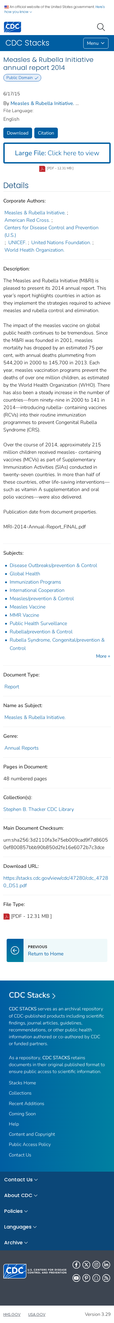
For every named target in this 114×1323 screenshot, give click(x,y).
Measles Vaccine (27, 606)
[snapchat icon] (96, 1278)
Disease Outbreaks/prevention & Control (53, 565)
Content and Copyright (32, 1134)
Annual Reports (21, 748)
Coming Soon (22, 1114)
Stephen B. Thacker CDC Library (38, 809)
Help (14, 1124)
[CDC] (12, 26)
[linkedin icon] (106, 1264)
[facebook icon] (76, 1264)
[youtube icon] (76, 1278)
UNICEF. (17, 242)
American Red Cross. (27, 220)
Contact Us (20, 1155)
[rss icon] (106, 1278)
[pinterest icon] (86, 1278)
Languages (18, 1226)
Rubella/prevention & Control (41, 631)
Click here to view (57, 153)
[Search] (102, 26)
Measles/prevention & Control (42, 598)
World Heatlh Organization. (34, 250)
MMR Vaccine (24, 615)
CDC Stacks (29, 995)
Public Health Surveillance (38, 623)
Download (17, 133)
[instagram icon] (96, 1264)
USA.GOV (36, 1314)
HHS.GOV (11, 1314)
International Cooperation (37, 590)
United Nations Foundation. (61, 242)
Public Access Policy (30, 1144)
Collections (20, 1093)
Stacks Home (22, 1083)
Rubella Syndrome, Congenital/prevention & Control (57, 644)
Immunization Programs (35, 582)
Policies (13, 1211)
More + (103, 656)
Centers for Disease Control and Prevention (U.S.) (51, 231)
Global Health (25, 573)
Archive (13, 1242)
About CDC (18, 1195)
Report (11, 686)
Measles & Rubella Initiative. (42, 103)
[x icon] (86, 1264)
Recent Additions (26, 1103)
